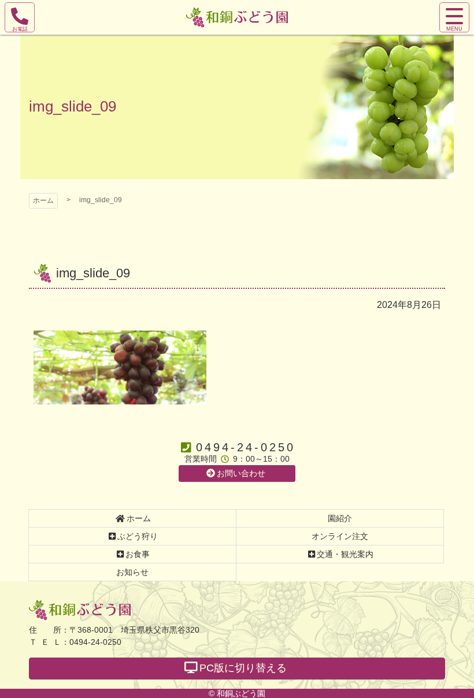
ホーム (43, 200)
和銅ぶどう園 (80, 610)
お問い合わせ (241, 473)
